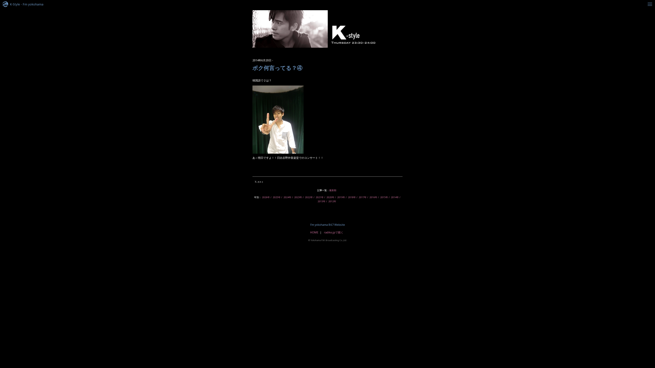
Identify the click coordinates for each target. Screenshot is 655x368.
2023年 (298, 197)
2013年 (321, 201)
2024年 (287, 197)
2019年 (341, 197)
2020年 (330, 197)
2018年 (352, 197)
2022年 (309, 197)
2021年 (320, 197)
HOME (314, 232)
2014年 (395, 197)
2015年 (384, 197)
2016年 (373, 197)
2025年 (277, 197)
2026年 (266, 197)
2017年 (363, 197)
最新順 (332, 190)
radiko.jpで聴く (333, 232)
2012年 (332, 201)
